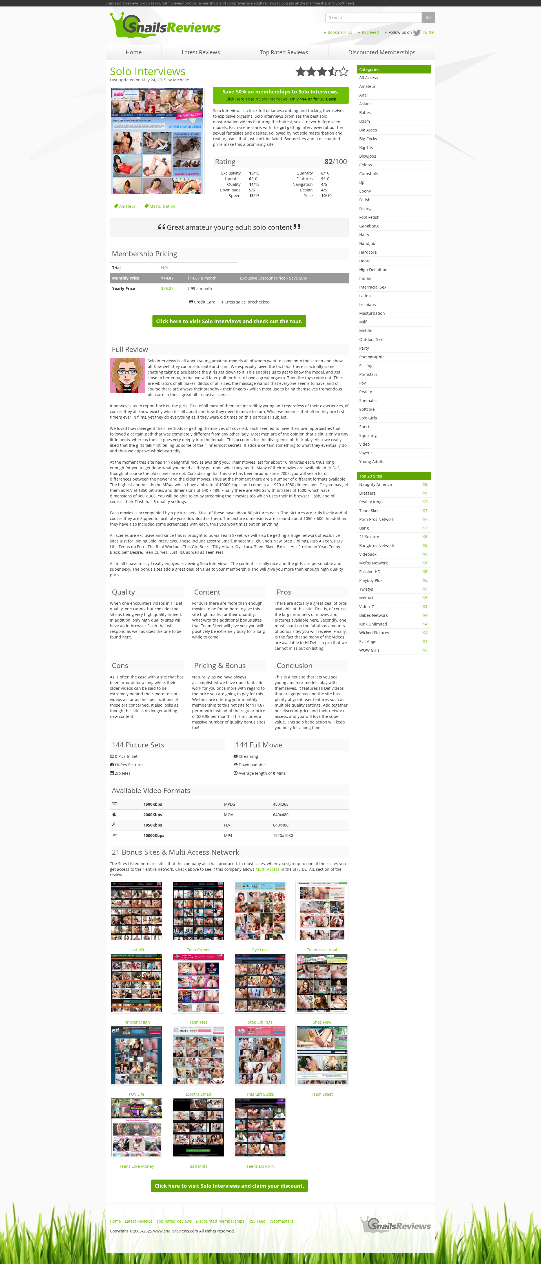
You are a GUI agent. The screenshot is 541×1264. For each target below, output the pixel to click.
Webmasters (281, 1221)
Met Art (393, 597)
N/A (164, 267)
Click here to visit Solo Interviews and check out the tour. (229, 321)
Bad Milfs (198, 1166)
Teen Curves (198, 949)
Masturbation (161, 206)
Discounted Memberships (220, 1221)
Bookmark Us (340, 32)
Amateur (127, 206)
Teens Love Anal (322, 949)
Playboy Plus (393, 580)
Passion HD (393, 571)
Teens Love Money (136, 1166)
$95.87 (167, 288)
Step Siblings (260, 1022)
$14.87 (167, 278)
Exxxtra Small (198, 1094)
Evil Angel (393, 641)
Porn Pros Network (393, 519)
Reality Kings (393, 501)
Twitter (428, 32)
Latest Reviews (138, 1221)
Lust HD (136, 949)
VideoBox (393, 554)
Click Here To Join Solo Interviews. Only (280, 99)
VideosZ (393, 606)
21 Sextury (393, 536)
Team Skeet (322, 1094)
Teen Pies (198, 1022)
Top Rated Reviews (174, 1221)
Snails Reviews (188, 25)
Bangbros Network (393, 545)
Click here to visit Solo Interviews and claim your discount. (229, 1185)
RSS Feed (370, 32)
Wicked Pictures (393, 632)
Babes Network (393, 615)
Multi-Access (268, 869)
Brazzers (393, 493)
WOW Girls (393, 650)
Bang (393, 528)
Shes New (322, 1022)
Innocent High (136, 1022)
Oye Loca (260, 949)
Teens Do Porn (260, 1166)
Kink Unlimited (393, 624)
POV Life (136, 1094)
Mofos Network (393, 563)
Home (115, 1221)
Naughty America (393, 484)
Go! (428, 17)
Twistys (393, 589)
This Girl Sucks (260, 1094)
